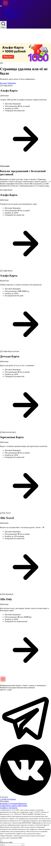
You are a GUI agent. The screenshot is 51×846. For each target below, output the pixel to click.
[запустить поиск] (23, 845)
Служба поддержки (8, 799)
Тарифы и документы (9, 808)
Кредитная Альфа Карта (14, 11)
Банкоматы (4, 803)
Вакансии (23, 803)
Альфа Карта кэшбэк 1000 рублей (13, 806)
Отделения (13, 803)
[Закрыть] (1, 840)
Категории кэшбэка (13, 18)
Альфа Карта (10, 9)
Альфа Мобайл (11, 16)
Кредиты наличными (13, 14)
